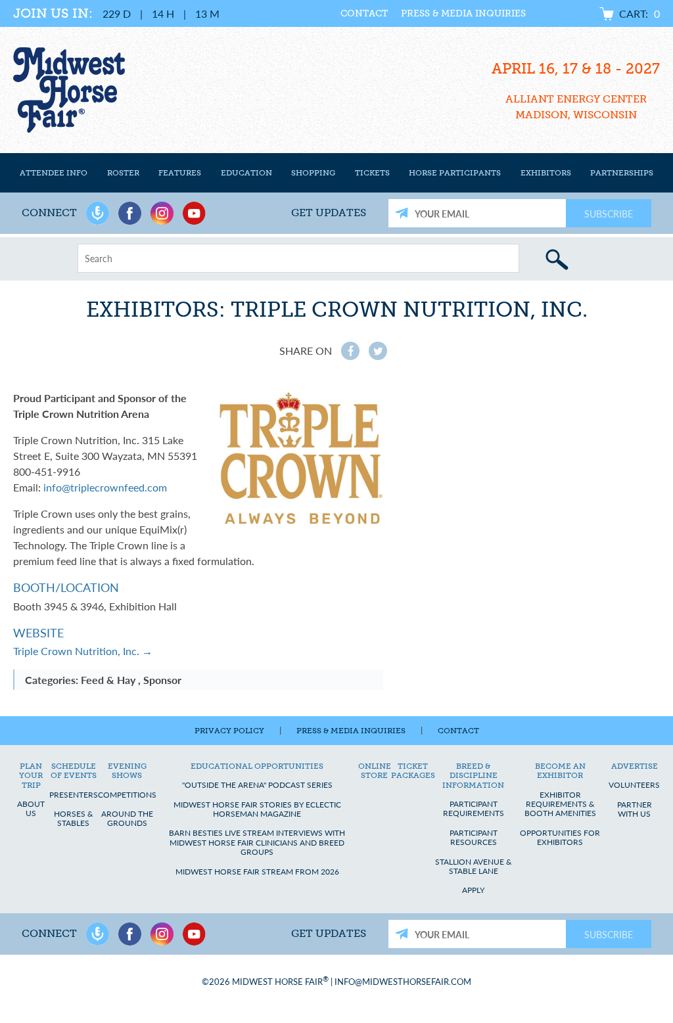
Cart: (639, 13)
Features (179, 172)
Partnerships (621, 172)
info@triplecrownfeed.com (105, 487)
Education (246, 172)
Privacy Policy (229, 730)
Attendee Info (53, 172)
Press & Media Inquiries (463, 13)
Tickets (372, 172)
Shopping (313, 172)
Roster (123, 172)
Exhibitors (546, 172)
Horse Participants (455, 172)
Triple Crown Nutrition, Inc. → (82, 650)
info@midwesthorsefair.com (403, 982)
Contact (364, 13)
